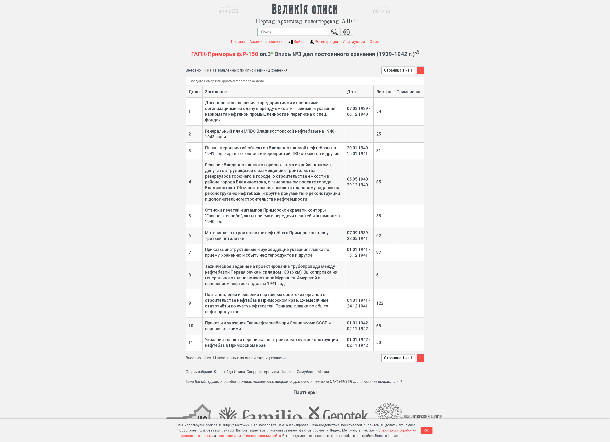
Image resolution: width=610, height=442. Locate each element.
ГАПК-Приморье (213, 54)
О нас (374, 41)
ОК (426, 430)
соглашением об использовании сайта (250, 436)
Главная (238, 41)
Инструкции (354, 41)
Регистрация (326, 41)
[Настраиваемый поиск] (347, 32)
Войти (299, 41)
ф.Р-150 (247, 54)
